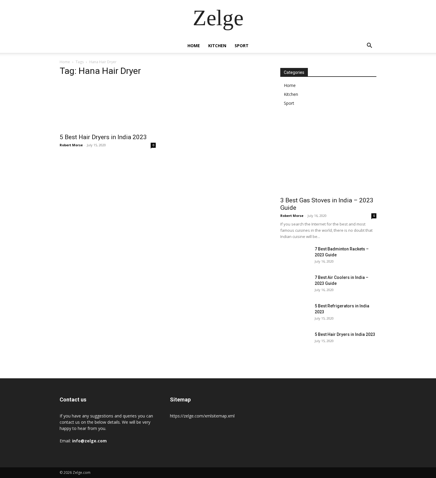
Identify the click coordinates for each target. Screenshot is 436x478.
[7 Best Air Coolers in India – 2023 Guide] (295, 284)
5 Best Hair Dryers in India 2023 (103, 137)
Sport (242, 45)
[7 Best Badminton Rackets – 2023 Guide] (295, 256)
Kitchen (217, 45)
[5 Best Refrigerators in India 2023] (295, 313)
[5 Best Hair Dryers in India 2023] (108, 106)
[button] (369, 46)
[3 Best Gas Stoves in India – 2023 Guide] (328, 158)
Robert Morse (71, 145)
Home (193, 45)
